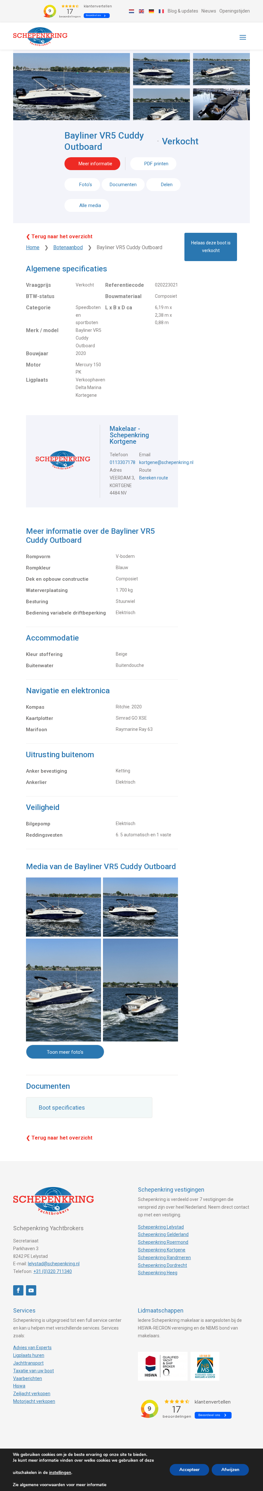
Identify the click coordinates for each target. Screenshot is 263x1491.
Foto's (85, 184)
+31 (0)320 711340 (52, 1271)
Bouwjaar (37, 353)
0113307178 (122, 462)
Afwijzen (230, 1470)
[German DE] (152, 11)
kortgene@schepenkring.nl (166, 462)
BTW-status (40, 296)
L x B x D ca (118, 308)
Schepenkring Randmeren (164, 1257)
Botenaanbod (68, 247)
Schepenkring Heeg (157, 1272)
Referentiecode (124, 285)
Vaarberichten (27, 1378)
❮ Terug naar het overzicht (59, 236)
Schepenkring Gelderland (163, 1234)
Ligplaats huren (28, 1355)
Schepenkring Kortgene (161, 1249)
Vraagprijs (38, 285)
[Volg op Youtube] (31, 1290)
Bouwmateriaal (123, 296)
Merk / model (42, 330)
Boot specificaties (62, 1107)
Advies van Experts (32, 1347)
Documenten (123, 184)
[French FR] (162, 11)
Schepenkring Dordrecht (162, 1265)
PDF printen (156, 164)
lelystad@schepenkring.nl (54, 1263)
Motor (33, 365)
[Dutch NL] (132, 11)
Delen (166, 184)
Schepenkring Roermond (163, 1242)
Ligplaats (37, 380)
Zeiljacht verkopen (31, 1393)
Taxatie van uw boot (33, 1370)
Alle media (90, 205)
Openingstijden (234, 11)
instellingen (60, 1473)
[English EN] (142, 11)
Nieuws (208, 11)
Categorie (38, 308)
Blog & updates (183, 11)
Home (32, 247)
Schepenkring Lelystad (161, 1227)
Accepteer (189, 1470)
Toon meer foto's (65, 1052)
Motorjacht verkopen (34, 1401)
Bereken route (153, 477)
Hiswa (19, 1385)
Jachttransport (28, 1363)
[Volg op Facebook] (18, 1290)
